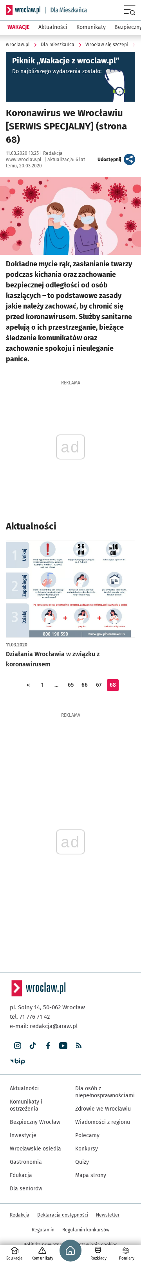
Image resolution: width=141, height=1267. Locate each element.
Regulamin (43, 1230)
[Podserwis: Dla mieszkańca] (66, 10)
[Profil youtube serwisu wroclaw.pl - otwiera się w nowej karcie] (63, 1046)
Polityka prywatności (46, 1244)
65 (71, 685)
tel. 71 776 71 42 (30, 1016)
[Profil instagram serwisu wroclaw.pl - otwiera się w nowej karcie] (17, 1046)
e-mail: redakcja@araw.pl (44, 1026)
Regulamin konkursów (86, 1230)
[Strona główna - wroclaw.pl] (23, 10)
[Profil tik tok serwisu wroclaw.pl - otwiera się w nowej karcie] (33, 1046)
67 (98, 685)
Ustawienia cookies (97, 1244)
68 (113, 685)
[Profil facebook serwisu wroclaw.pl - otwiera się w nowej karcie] (48, 1046)
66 (84, 685)
